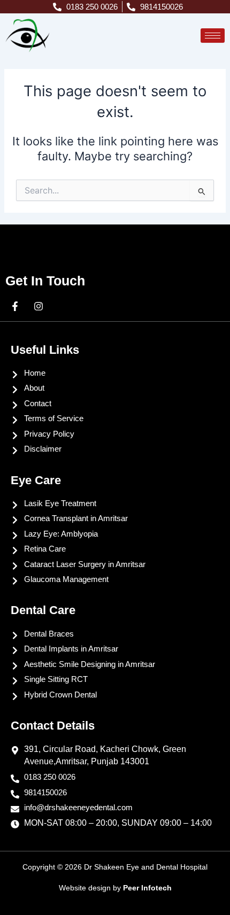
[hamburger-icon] (213, 35)
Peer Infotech (147, 887)
